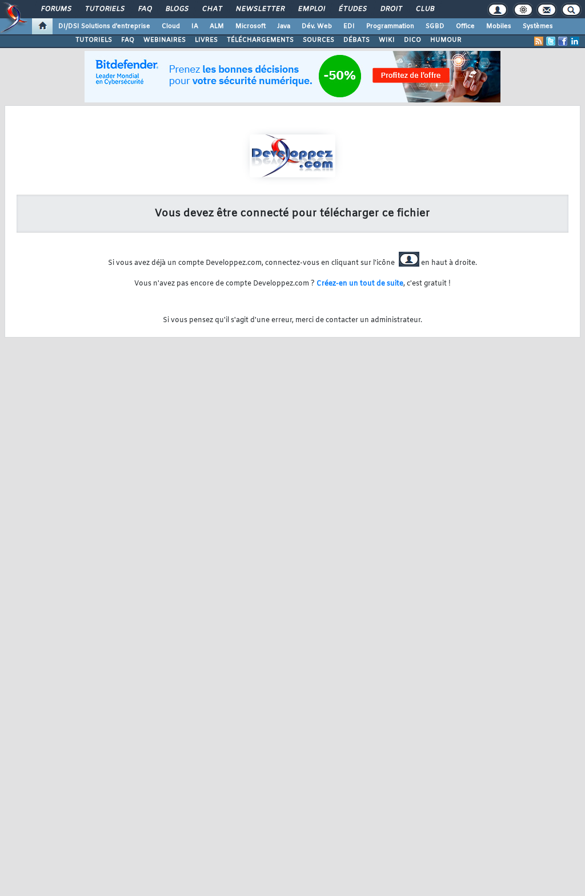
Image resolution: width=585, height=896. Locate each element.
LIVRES (206, 40)
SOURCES (318, 40)
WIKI (387, 40)
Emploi (311, 9)
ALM (217, 26)
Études (352, 9)
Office (465, 26)
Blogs (176, 9)
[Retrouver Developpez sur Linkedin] (574, 41)
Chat (212, 9)
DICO (412, 40)
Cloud (171, 26)
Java (283, 26)
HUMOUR (446, 40)
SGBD (435, 26)
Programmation (390, 26)
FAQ (145, 9)
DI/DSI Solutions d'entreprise (104, 26)
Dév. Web (317, 26)
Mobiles (498, 26)
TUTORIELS (93, 40)
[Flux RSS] (538, 41)
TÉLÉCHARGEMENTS (260, 40)
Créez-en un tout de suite (359, 283)
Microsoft (250, 26)
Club (424, 9)
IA (194, 26)
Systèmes (538, 26)
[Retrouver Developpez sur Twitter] (550, 41)
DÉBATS (356, 40)
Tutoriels (104, 9)
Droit (391, 9)
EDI (349, 26)
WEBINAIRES (164, 40)
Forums (55, 9)
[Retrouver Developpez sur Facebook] (562, 41)
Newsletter (259, 9)
